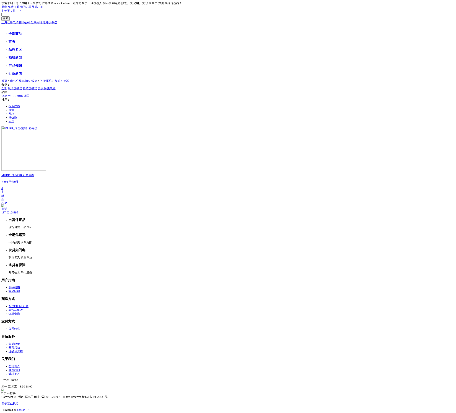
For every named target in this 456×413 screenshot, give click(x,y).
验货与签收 (16, 310)
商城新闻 (15, 57)
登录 (4, 6)
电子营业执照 (10, 403)
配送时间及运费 (18, 306)
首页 (12, 41)
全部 (4, 88)
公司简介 (14, 366)
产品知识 (15, 65)
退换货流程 (16, 351)
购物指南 (14, 287)
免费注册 (13, 6)
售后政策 (14, 343)
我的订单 (25, 6)
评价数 (13, 117)
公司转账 (14, 328)
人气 (11, 121)
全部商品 (15, 33)
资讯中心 (37, 6)
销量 (11, 109)
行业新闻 (15, 73)
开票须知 (14, 347)
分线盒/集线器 (47, 88)
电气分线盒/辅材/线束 (23, 80)
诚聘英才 (14, 373)
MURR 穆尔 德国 (18, 95)
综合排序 (14, 106)
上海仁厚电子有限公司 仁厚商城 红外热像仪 (29, 22)
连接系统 (46, 80)
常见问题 (14, 291)
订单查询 (14, 313)
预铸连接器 (62, 80)
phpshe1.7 (23, 409)
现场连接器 (15, 88)
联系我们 (14, 370)
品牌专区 (15, 49)
